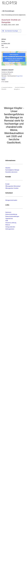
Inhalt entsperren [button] (14, 54)
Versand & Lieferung (10, 222)
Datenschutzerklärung (11, 214)
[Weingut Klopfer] (10, 2)
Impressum (8, 212)
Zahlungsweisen (9, 229)
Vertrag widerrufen (10, 227)
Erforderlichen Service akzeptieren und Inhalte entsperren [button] (14, 59)
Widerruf (7, 224)
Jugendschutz (9, 218)
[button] (24, 3)
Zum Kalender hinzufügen (11, 31)
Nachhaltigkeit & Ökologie (12, 170)
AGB (6, 220)
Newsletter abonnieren (11, 172)
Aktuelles (7, 167)
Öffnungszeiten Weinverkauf (12, 186)
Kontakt (7, 184)
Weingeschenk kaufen (11, 200)
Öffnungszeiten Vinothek (11, 188)
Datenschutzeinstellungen (12, 216)
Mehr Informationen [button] (14, 63)
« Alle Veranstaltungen (7, 11)
